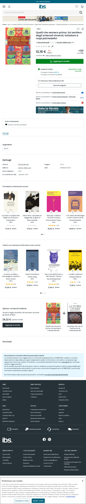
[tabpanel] (18, 46)
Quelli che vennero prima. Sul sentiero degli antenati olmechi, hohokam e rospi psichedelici (53, 327)
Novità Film (6, 409)
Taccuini (61, 409)
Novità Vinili (62, 397)
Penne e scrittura (64, 415)
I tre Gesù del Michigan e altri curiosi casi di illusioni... (75, 217)
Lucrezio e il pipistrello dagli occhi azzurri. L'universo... (11, 217)
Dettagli (6, 133)
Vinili (60, 394)
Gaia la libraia (7, 463)
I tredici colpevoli (75, 274)
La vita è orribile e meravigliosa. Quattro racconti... (11, 275)
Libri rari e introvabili (37, 391)
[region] (43, 490)
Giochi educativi (36, 412)
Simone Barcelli (43, 42)
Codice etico (48, 466)
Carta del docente (29, 454)
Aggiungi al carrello (61, 61)
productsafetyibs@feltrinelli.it (56, 375)
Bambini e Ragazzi (9, 421)
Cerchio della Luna (64, 42)
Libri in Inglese (7, 397)
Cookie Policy (70, 496)
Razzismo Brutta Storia (71, 470)
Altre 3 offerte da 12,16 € (53, 55)
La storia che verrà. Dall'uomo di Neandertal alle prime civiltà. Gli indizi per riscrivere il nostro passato (74, 327)
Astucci (61, 421)
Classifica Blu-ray (8, 415)
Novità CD (62, 388)
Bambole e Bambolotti (38, 418)
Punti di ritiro (6, 454)
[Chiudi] (82, 481)
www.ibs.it (65, 362)
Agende (61, 412)
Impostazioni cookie (22, 501)
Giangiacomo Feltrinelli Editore (71, 458)
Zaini (60, 418)
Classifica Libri (7, 391)
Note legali (7, 341)
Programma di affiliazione (52, 457)
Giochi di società (36, 415)
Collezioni (34, 397)
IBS (44, 55)
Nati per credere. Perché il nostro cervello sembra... (53, 217)
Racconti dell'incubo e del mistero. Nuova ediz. (54, 275)
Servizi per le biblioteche (51, 454)
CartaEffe (5, 460)
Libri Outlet (6, 394)
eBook (4, 400)
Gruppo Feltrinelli (69, 454)
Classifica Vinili (63, 400)
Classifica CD (63, 391)
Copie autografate (36, 394)
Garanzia (26, 463)
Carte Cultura (27, 457)
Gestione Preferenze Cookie (31, 466)
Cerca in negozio (59, 85)
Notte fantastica (32, 274)
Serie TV (5, 418)
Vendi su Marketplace (50, 460)
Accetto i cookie (38, 501)
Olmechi (6, 148)
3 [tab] (45, 293)
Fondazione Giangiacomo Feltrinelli (72, 463)
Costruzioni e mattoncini (38, 409)
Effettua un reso (28, 460)
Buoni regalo (7, 457)
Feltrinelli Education (70, 467)
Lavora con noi (48, 463)
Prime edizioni (35, 388)
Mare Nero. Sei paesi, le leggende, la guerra (32, 217)
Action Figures (35, 421)
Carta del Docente (58, 92)
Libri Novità (6, 388)
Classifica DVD (7, 412)
